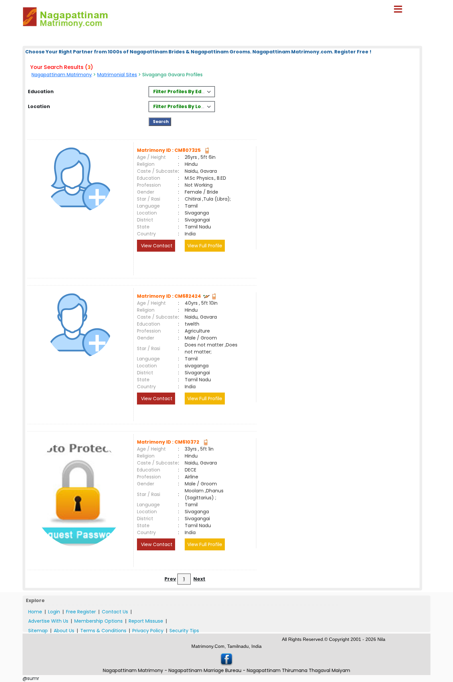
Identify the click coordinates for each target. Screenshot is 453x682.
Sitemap (38, 630)
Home (35, 611)
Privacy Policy (147, 630)
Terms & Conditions (103, 630)
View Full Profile (204, 245)
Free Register (81, 611)
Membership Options (98, 621)
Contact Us (115, 611)
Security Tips (184, 630)
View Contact (156, 245)
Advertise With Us (48, 621)
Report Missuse (146, 621)
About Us (64, 630)
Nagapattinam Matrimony (62, 74)
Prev (170, 579)
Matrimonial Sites (117, 74)
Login (54, 611)
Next (199, 579)
